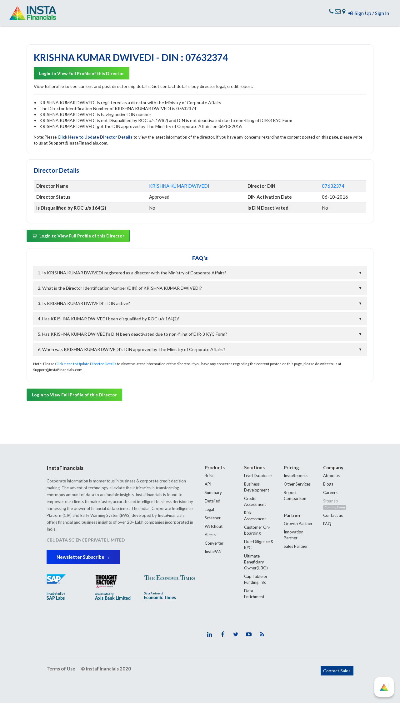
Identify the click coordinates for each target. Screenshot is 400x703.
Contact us (333, 515)
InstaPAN (213, 551)
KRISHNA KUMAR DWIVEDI (179, 186)
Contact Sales (337, 670)
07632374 (333, 186)
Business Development (256, 486)
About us (331, 475)
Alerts (210, 534)
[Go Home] (32, 13)
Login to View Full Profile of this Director (81, 73)
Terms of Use (61, 668)
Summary (213, 492)
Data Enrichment (254, 593)
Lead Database (258, 475)
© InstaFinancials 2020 (106, 668)
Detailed (212, 500)
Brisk (209, 475)
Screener (213, 517)
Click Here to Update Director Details (95, 137)
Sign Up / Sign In (371, 13)
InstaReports (296, 475)
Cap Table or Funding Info (256, 579)
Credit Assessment (255, 501)
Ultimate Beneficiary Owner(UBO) (256, 561)
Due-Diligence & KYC (258, 544)
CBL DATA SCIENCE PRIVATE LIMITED (86, 540)
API (208, 483)
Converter (214, 543)
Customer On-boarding (257, 530)
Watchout (213, 526)
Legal (209, 509)
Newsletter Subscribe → (83, 557)
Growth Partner (298, 523)
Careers (330, 492)
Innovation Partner (293, 534)
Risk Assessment (255, 515)
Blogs (328, 483)
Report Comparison (295, 495)
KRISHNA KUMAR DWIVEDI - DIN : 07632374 (131, 57)
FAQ (327, 523)
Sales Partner (296, 546)
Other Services (297, 483)
